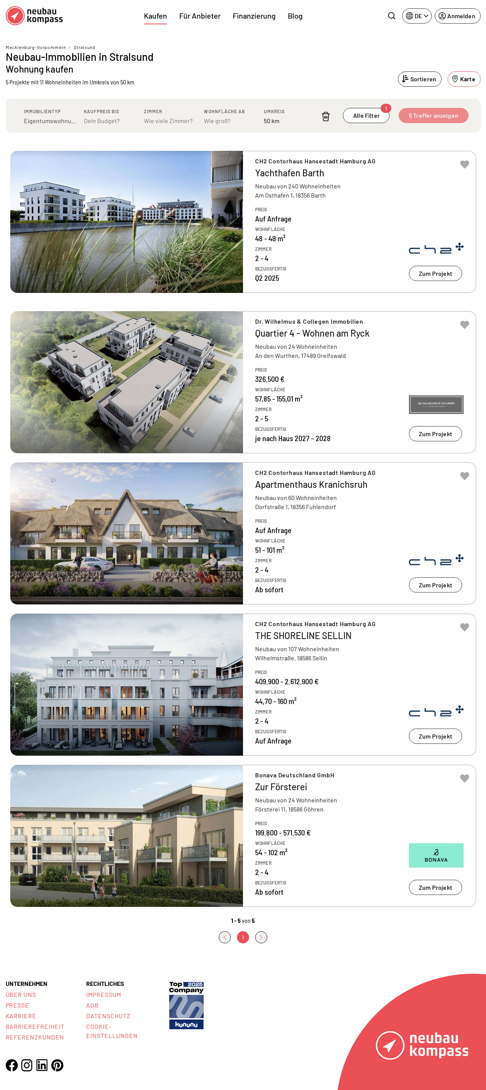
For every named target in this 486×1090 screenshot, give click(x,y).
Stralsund (85, 47)
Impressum (103, 994)
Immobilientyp (42, 111)
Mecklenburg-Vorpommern (36, 47)
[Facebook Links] (12, 1065)
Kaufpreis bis (101, 111)
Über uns (21, 994)
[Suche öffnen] (391, 16)
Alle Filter (370, 113)
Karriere (21, 1015)
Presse (18, 1005)
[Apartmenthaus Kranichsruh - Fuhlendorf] (243, 533)
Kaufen (155, 15)
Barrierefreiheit (35, 1026)
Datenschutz (108, 1015)
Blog (295, 15)
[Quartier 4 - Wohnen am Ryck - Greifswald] (243, 382)
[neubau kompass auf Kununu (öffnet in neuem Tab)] (186, 1004)
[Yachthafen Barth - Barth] (243, 222)
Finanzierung (254, 15)
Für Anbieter (200, 15)
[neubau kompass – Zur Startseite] (34, 15)
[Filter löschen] (326, 116)
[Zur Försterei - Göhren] (243, 836)
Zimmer (153, 111)
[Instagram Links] (27, 1065)
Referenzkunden (35, 1037)
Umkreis (274, 111)
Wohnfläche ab (224, 111)
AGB (92, 1005)
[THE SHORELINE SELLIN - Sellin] (243, 685)
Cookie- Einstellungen (111, 1031)
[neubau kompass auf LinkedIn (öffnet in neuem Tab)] (42, 1065)
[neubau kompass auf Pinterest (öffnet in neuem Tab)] (57, 1065)
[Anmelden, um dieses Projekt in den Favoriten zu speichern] (464, 164)
